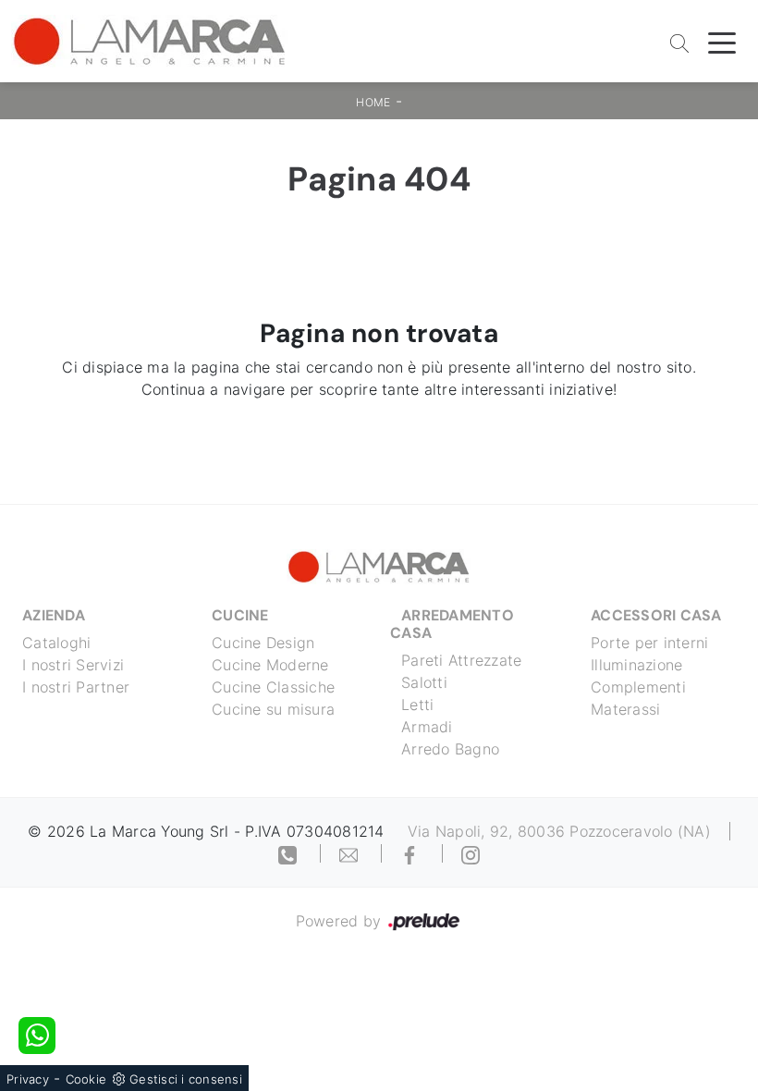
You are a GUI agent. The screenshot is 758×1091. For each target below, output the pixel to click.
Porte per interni (649, 642)
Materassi (625, 709)
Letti (417, 704)
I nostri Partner (75, 687)
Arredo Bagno (450, 749)
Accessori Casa (656, 615)
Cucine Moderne (270, 665)
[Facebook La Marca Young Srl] (412, 853)
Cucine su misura (273, 709)
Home (373, 102)
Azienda (53, 615)
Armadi (427, 726)
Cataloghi (56, 642)
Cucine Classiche (273, 687)
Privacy (27, 1079)
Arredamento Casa (452, 624)
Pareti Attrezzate (461, 660)
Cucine (240, 615)
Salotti (424, 682)
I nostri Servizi (73, 665)
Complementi (638, 687)
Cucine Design (263, 642)
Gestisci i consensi (185, 1079)
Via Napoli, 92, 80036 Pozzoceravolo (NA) (559, 831)
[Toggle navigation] (722, 41)
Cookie (86, 1079)
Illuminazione (636, 665)
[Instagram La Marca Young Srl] (470, 853)
